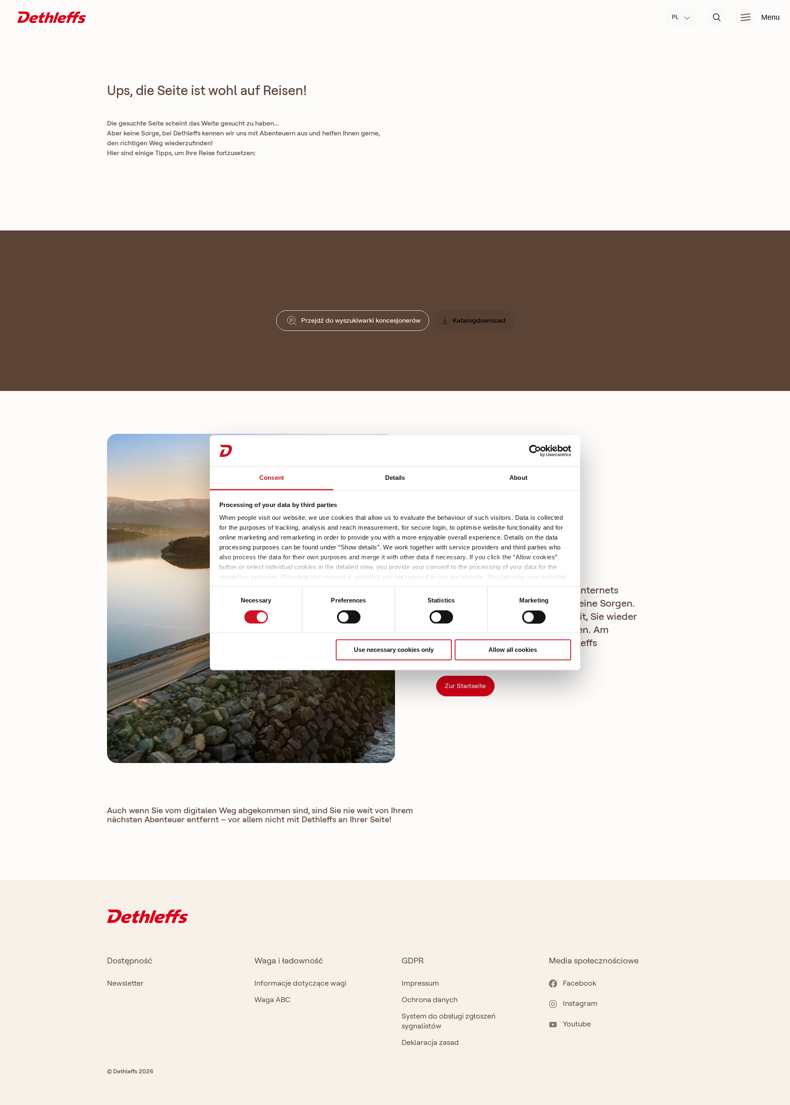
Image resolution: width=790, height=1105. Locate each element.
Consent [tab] (271, 478)
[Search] (716, 17)
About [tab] (518, 478)
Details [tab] (395, 478)
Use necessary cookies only (394, 650)
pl (676, 17)
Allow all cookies (512, 650)
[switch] (348, 616)
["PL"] (51, 17)
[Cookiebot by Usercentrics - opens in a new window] (535, 450)
